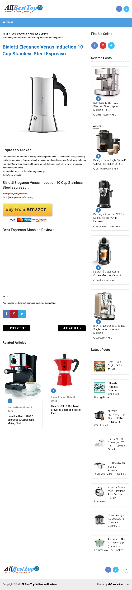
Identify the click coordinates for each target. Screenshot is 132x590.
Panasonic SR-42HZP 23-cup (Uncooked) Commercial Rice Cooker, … (109, 545)
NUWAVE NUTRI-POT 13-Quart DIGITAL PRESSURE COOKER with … (109, 418)
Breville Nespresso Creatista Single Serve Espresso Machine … (109, 329)
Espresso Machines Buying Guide (42, 303)
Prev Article (18, 328)
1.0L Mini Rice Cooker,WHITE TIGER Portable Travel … (116, 444)
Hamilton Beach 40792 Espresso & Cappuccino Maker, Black (21, 420)
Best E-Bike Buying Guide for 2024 (115, 365)
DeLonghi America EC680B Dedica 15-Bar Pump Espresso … (108, 218)
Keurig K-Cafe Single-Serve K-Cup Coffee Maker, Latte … (110, 162)
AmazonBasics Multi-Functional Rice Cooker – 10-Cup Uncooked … (110, 494)
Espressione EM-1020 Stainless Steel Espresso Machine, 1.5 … (107, 106)
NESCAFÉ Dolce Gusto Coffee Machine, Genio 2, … (108, 273)
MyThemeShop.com (118, 584)
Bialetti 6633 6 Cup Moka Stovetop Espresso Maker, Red (66, 410)
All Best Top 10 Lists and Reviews (39, 584)
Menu (9, 22)
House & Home (15, 407)
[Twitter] (111, 45)
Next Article (71, 328)
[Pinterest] (103, 45)
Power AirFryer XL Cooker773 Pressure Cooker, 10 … (116, 520)
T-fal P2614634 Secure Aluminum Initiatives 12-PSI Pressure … (110, 468)
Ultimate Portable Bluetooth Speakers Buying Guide (106, 390)
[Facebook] (94, 45)
